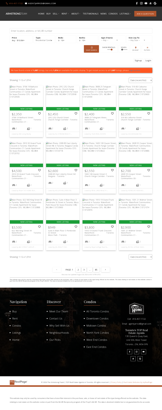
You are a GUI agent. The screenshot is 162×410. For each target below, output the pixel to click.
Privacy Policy (116, 382)
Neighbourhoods (59, 332)
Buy (14, 311)
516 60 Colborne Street (135, 118)
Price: (18, 40)
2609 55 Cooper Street (135, 175)
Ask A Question (145, 14)
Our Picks (55, 340)
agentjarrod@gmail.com (42, 3)
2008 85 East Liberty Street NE (62, 175)
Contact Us (55, 318)
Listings (16, 332)
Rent (15, 318)
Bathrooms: (82, 40)
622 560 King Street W (26, 231)
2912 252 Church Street (62, 118)
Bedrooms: (61, 40)
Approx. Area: (139, 38)
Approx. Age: (112, 38)
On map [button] (135, 50)
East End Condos (96, 347)
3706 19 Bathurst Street (26, 118)
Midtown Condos (96, 325)
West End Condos (96, 340)
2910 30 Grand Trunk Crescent (26, 175)
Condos (16, 325)
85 (96, 269)
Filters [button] (147, 50)
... (89, 269)
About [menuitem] (75, 13)
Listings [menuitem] (124, 13)
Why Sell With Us (59, 325)
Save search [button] (91, 50)
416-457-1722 (16, 3)
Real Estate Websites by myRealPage (138, 382)
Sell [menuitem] (55, 13)
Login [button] (148, 60)
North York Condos (97, 332)
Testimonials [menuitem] (90, 13)
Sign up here (134, 70)
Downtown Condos (97, 318)
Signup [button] (138, 60)
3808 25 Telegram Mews (99, 118)
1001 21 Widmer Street (135, 231)
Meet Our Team (58, 311)
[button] (14, 3)
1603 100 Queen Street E (99, 175)
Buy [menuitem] (48, 13)
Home (15, 340)
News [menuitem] (103, 13)
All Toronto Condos (97, 311)
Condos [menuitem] (113, 13)
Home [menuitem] (41, 13)
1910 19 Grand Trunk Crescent (99, 231)
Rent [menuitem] (64, 13)
